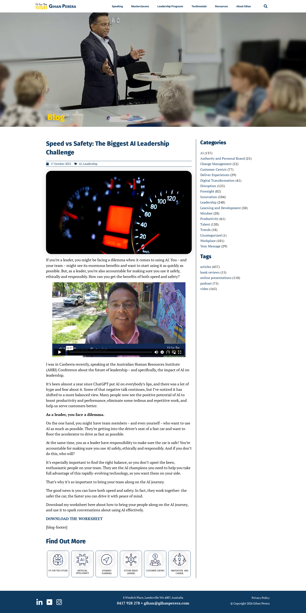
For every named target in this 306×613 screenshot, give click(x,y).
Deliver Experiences (214, 175)
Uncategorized (211, 235)
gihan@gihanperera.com (166, 603)
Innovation (208, 197)
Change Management (216, 164)
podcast (206, 283)
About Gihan (243, 6)
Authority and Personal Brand (222, 158)
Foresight (207, 191)
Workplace (208, 240)
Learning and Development (220, 208)
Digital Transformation (217, 180)
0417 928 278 (128, 603)
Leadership (208, 202)
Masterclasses (140, 6)
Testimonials (199, 6)
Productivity (209, 218)
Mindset (206, 213)
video (204, 288)
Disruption (208, 186)
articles (205, 266)
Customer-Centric (213, 169)
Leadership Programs (170, 6)
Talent (205, 224)
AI (202, 153)
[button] (265, 6)
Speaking (117, 6)
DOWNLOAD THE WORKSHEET (74, 518)
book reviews (210, 272)
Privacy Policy (261, 598)
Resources (221, 6)
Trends (205, 229)
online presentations (215, 277)
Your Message (210, 246)
